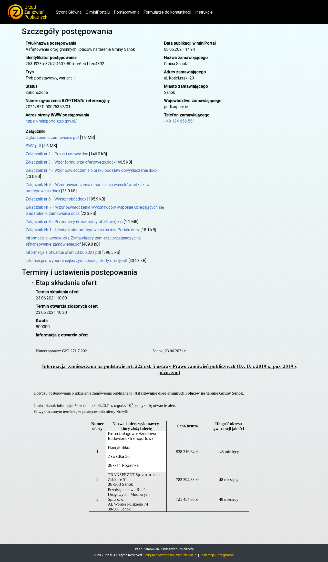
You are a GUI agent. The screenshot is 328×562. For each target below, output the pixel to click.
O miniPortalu (98, 12)
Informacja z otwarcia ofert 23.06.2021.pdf (63, 252)
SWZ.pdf (33, 145)
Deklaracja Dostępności (217, 555)
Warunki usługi (186, 555)
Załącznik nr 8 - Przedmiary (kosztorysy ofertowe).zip (74, 221)
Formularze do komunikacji (167, 12)
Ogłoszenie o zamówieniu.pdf (52, 137)
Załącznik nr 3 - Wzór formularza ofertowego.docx (71, 162)
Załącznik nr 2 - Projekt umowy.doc (57, 154)
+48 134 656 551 (179, 121)
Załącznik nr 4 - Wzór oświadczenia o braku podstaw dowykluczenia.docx (91, 170)
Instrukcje (204, 12)
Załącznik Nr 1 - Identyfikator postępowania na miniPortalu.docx (83, 229)
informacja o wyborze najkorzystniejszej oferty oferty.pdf (77, 260)
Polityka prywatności (159, 555)
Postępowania (126, 12)
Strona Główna (70, 12)
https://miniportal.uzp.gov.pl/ (51, 121)
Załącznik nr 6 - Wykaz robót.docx (56, 199)
